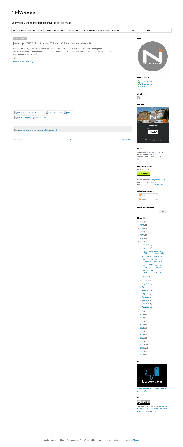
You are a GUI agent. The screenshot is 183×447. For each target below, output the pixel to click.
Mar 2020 (146, 300)
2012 (142, 335)
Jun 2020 (146, 290)
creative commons (31, 130)
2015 (142, 325)
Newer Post (18, 140)
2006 (142, 355)
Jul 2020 (145, 287)
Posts (143, 195)
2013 (142, 331)
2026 (142, 222)
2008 (142, 348)
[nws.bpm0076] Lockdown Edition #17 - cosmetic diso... (154, 252)
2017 (142, 318)
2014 (142, 328)
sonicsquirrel (156, 182)
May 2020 (146, 294)
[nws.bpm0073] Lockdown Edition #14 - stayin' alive (152, 272)
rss (165, 180)
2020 (142, 242)
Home (72, 140)
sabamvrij (53, 130)
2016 (142, 321)
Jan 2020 (146, 307)
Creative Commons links (54, 30)
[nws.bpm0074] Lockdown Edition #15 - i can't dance (153, 266)
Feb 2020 (146, 304)
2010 (142, 341)
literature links (73, 30)
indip (40, 130)
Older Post (126, 140)
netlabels (46, 130)
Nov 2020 (146, 248)
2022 (142, 235)
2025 (142, 225)
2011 (142, 338)
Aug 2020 (146, 284)
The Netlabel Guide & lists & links (96, 30)
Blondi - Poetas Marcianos (152, 256)
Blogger (136, 440)
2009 (142, 345)
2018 (142, 315)
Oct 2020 (145, 277)
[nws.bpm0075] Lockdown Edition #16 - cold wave (152, 261)
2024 (142, 228)
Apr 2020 (145, 297)
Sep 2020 (146, 280)
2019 (142, 311)
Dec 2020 (146, 245)
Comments (145, 200)
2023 (142, 232)
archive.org (155, 185)
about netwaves (130, 30)
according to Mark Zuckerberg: (151, 390)
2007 (142, 351)
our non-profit (145, 30)
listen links (116, 30)
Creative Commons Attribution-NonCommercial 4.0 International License (152, 408)
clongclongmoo (157, 180)
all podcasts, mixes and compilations (27, 30)
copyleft (22, 130)
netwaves (23, 12)
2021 (142, 239)
